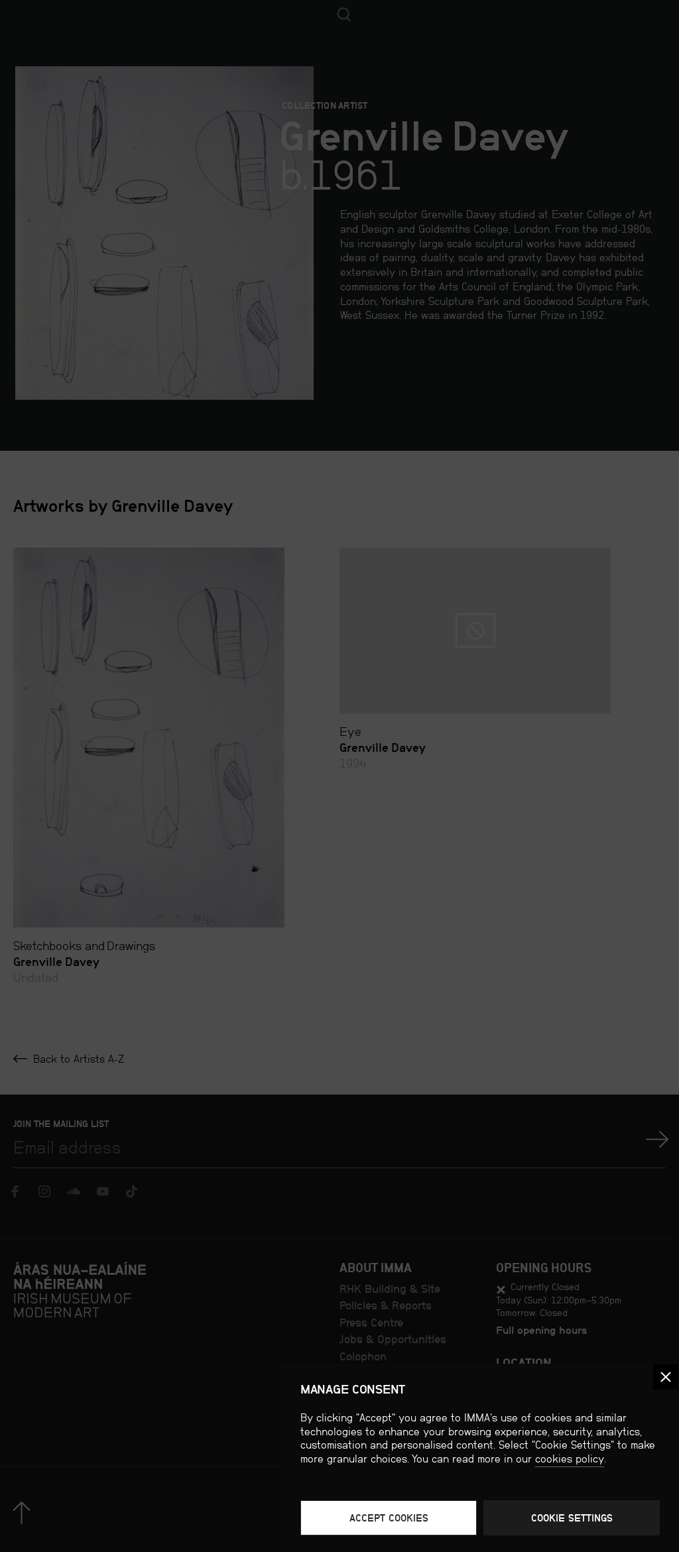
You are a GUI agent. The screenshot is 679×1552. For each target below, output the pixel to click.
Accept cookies (388, 1517)
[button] (665, 1377)
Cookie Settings (572, 1517)
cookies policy (569, 1459)
